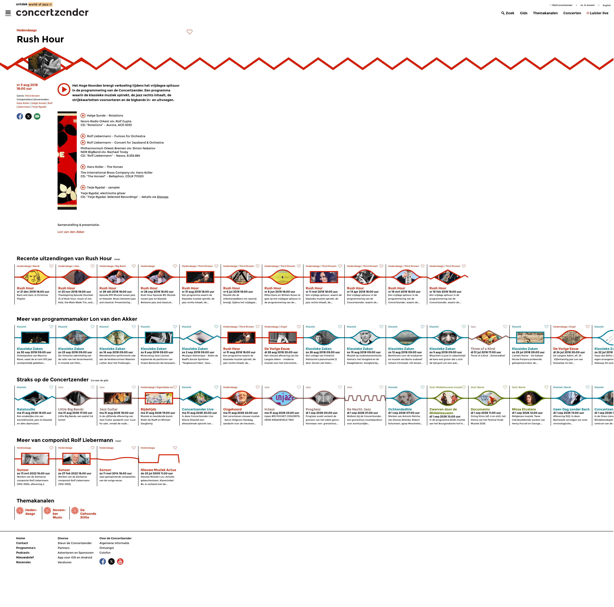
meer (117, 259)
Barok (36, 266)
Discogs (162, 197)
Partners (64, 547)
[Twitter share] (28, 117)
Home (20, 538)
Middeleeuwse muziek (449, 387)
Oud (431, 387)
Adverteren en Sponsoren (76, 552)
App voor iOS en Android (75, 557)
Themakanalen (545, 13)
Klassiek (21, 326)
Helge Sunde (38, 103)
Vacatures (64, 562)
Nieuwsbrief (25, 557)
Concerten (572, 13)
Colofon (104, 552)
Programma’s (25, 548)
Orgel (283, 326)
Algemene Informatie (114, 543)
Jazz (76, 266)
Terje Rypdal (39, 106)
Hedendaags (27, 30)
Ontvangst (106, 547)
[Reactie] (37, 117)
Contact (22, 543)
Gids (523, 13)
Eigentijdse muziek (167, 387)
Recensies (23, 562)
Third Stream (32, 95)
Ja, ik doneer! (587, 5)
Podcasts (22, 552)
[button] (64, 89)
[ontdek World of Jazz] (40, 4)
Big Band (120, 266)
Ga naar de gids (99, 380)
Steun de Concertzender (75, 543)
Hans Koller (23, 103)
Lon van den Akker (71, 232)
